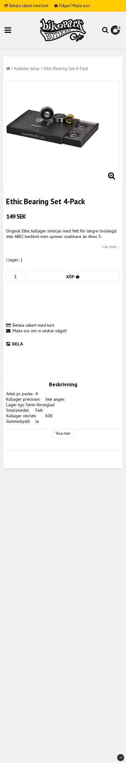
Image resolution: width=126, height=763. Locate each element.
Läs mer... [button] (111, 246)
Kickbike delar (27, 68)
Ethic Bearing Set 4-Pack (66, 68)
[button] (116, 30)
